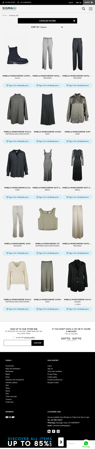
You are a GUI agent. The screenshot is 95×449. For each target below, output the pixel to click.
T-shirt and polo (11, 396)
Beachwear (9, 371)
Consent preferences (55, 380)
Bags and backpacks (13, 369)
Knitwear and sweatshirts (15, 380)
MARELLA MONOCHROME (12, 76)
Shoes (8, 388)
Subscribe (37, 343)
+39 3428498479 (25, 2)
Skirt (7, 393)
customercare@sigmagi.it (61, 425)
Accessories (10, 366)
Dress (8, 377)
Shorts (8, 391)
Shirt (7, 385)
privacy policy (29, 337)
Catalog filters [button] (47, 20)
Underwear (10, 402)
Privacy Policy (52, 374)
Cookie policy (52, 377)
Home (4, 15)
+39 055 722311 (10, 2)
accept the (25, 337)
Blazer (8, 374)
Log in (71, 2)
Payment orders (53, 382)
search (83, 9)
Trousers (9, 399)
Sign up (78, 2)
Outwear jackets (11, 382)
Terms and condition (55, 371)
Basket (87, 2)
